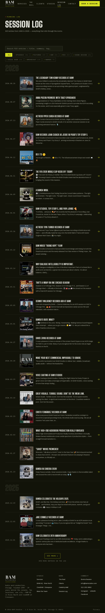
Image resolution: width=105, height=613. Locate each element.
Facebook (84, 594)
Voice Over (14, 59)
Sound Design (82, 55)
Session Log (61, 3)
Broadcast (33, 59)
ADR (53, 55)
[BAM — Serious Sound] (9, 4)
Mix (65, 55)
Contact (72, 4)
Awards (49, 59)
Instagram (84, 591)
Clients (40, 4)
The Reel (31, 3)
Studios (51, 4)
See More (52, 556)
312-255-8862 (86, 587)
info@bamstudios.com (89, 583)
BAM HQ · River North (44, 583)
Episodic (21, 55)
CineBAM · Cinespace (44, 587)
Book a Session (89, 4)
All (9, 55)
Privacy (96, 609)
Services (22, 4)
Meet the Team (42, 591)
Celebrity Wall (63, 587)
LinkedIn (93, 591)
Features (38, 55)
